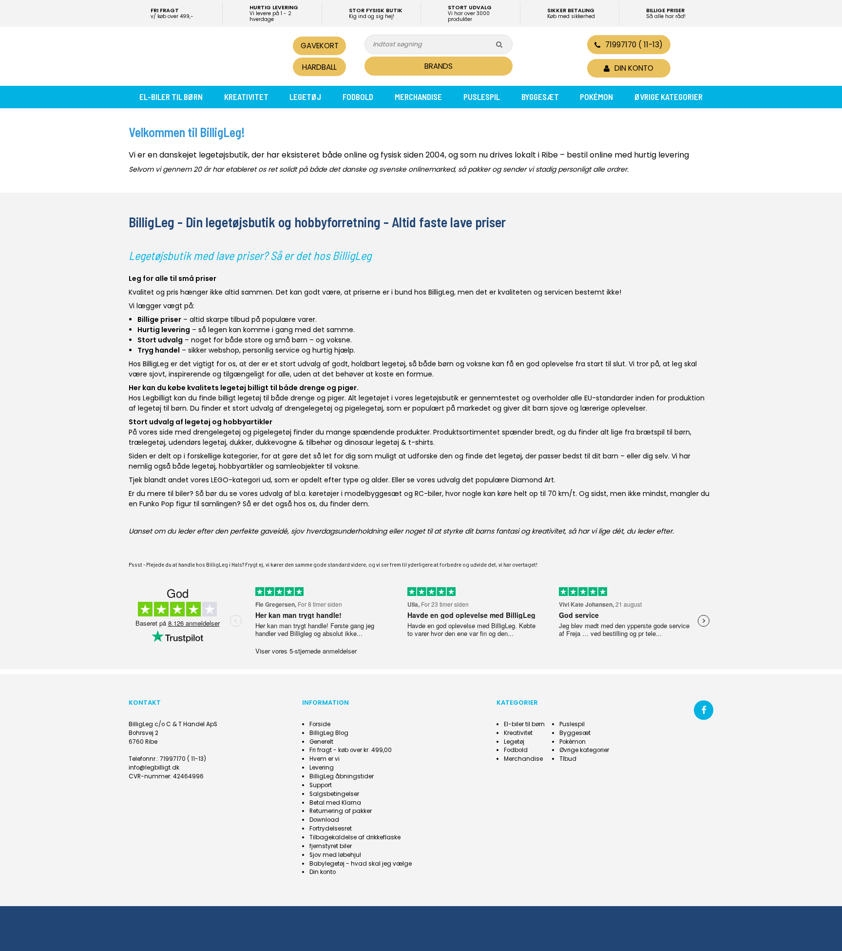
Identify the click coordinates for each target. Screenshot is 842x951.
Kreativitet (246, 96)
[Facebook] (703, 710)
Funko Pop (156, 504)
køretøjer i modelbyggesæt (355, 493)
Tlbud (567, 759)
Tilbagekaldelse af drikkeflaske (355, 837)
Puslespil (481, 96)
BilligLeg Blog (328, 733)
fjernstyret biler (330, 846)
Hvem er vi (324, 759)
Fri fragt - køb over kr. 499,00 (350, 750)
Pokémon (596, 96)
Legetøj (305, 96)
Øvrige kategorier (668, 96)
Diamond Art (532, 480)
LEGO (220, 480)
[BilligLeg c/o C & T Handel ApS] (196, 55)
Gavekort (320, 45)
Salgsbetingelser (334, 794)
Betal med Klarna (335, 803)
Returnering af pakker (340, 811)
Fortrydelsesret (330, 828)
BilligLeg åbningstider (341, 776)
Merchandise (418, 96)
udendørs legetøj (197, 442)
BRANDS (438, 66)
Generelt (321, 742)
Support (320, 785)
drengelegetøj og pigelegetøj (334, 408)
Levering (321, 768)
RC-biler (428, 493)
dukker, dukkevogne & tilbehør (281, 442)
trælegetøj (147, 442)
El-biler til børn (171, 96)
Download (324, 820)
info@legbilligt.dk (154, 768)
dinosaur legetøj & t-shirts (388, 442)
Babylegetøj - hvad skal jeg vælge (360, 864)
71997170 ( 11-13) (634, 45)
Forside (319, 724)
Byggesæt (540, 96)
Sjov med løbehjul (335, 855)
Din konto (322, 872)
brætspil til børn (663, 432)
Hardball (319, 67)
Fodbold (358, 96)
